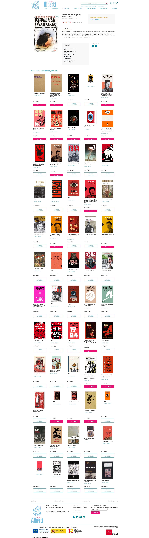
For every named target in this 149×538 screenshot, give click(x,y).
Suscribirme (95, 512)
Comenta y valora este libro (77, 22)
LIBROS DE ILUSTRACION (47, 14)
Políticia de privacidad (59, 501)
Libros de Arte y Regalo (39, 14)
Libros (35, 14)
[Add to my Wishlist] (57, 16)
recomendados (104, 8)
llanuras (114, 8)
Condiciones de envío (113, 501)
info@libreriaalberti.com (77, 512)
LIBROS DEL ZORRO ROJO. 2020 (69, 18)
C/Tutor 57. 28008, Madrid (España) (80, 507)
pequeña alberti (78, 8)
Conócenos (33, 501)
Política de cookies (86, 501)
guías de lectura (91, 8)
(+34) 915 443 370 (76, 510)
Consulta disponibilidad (74, 104)
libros (45, 8)
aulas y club (65, 8)
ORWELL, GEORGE (37, 95)
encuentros (55, 8)
